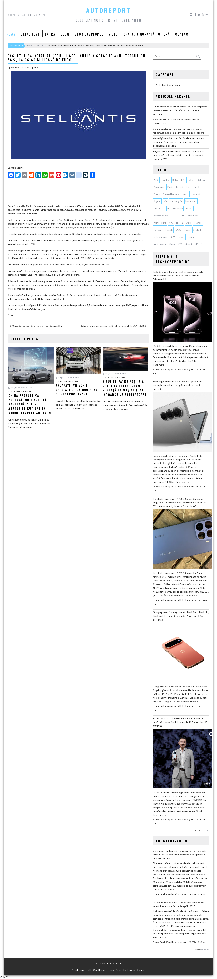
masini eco (159, 208)
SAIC (178, 230)
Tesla (180, 237)
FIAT (188, 187)
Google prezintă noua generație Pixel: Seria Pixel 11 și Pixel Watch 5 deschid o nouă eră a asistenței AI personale (181, 616)
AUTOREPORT (108, 10)
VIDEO (113, 34)
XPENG (198, 244)
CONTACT (183, 34)
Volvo (172, 244)
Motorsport (160, 222)
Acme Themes (138, 969)
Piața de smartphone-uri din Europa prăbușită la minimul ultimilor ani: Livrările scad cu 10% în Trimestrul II (178, 275)
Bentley (165, 180)
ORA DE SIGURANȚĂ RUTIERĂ (146, 34)
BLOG (65, 34)
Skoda (187, 230)
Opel (188, 222)
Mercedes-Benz (161, 215)
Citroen (201, 180)
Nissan (179, 222)
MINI (182, 215)
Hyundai (196, 194)
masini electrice (175, 208)
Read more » (159, 364)
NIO (171, 222)
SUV (173, 237)
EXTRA (50, 34)
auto (36, 67)
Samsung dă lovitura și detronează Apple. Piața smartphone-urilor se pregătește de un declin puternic (177, 385)
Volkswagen (160, 244)
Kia (165, 201)
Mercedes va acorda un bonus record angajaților (37, 325)
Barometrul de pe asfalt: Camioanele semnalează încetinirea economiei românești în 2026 (178, 904)
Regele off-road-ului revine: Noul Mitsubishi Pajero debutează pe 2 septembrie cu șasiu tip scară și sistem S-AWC (179, 155)
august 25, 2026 (18, 387)
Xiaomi (188, 244)
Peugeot (198, 222)
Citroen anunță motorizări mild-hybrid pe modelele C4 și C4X (113, 325)
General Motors (171, 194)
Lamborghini (176, 201)
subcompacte (160, 237)
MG (174, 215)
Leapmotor (190, 201)
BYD (183, 180)
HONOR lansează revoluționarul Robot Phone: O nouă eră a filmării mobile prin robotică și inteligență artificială (180, 722)
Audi (156, 180)
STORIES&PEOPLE (89, 34)
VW (180, 244)
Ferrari (179, 187)
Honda (185, 194)
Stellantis (197, 230)
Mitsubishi (193, 215)
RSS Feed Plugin (205, 830)
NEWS (11, 34)
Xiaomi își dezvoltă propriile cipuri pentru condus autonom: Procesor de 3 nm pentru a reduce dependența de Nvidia (178, 142)
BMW (175, 180)
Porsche (158, 230)
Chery (192, 180)
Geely (157, 194)
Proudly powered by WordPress (88, 969)
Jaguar (157, 201)
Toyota (190, 237)
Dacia (170, 187)
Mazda (189, 208)
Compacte (159, 187)
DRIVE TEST (30, 34)
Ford (196, 187)
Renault (169, 230)
